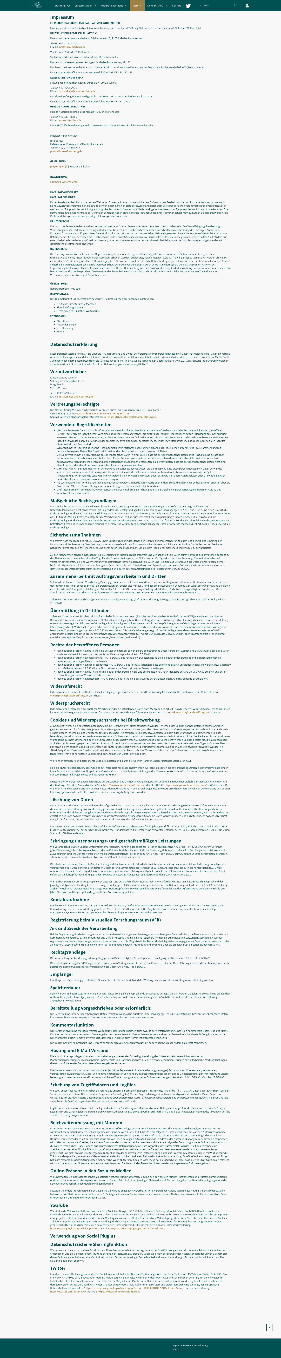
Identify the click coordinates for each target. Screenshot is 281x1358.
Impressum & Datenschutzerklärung (190, 1345)
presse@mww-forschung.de (66, 151)
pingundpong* (58, 166)
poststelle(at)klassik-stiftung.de (77, 91)
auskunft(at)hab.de (70, 120)
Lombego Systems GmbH (64, 181)
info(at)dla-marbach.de (72, 46)
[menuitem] (61, 5)
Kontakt (177, 1349)
